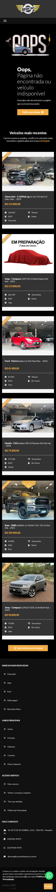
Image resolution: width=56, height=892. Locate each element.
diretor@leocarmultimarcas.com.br (22, 856)
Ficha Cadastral (14, 764)
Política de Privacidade (17, 810)
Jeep (9, 683)
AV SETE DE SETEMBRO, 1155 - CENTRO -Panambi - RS (28, 831)
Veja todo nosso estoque (29, 648)
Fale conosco (13, 784)
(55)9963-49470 (14, 839)
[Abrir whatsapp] (49, 875)
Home (10, 729)
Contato (11, 755)
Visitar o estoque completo (19, 793)
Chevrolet (11, 674)
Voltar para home (31, 112)
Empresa (11, 746)
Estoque (11, 738)
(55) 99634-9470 (14, 848)
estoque (45, 140)
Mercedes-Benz (14, 709)
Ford (9, 691)
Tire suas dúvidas (14, 801)
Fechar (48, 886)
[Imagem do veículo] (28, 171)
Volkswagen (12, 700)
